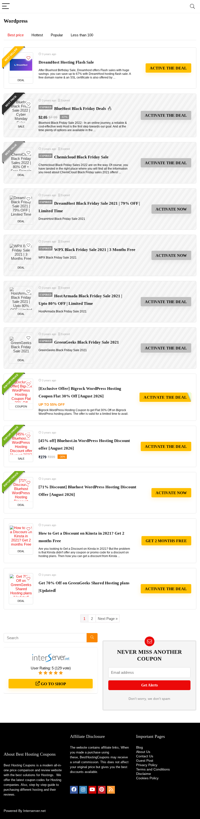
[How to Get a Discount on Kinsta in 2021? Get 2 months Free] (21, 536)
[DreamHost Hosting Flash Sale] (21, 65)
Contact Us (144, 756)
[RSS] (111, 790)
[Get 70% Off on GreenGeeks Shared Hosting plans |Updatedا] (21, 585)
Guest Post (144, 760)
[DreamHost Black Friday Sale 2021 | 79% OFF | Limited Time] (21, 206)
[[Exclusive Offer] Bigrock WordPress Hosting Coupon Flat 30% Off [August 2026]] (21, 391)
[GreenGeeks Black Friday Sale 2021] (21, 345)
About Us (143, 752)
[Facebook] (74, 790)
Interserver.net (34, 811)
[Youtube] (92, 790)
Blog (139, 747)
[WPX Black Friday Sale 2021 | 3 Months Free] (21, 252)
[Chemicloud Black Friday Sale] (21, 159)
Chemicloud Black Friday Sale (81, 157)
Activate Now (171, 209)
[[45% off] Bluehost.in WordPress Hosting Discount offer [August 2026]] (21, 443)
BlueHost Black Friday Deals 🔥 (83, 108)
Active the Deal (168, 68)
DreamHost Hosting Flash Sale (66, 62)
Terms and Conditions (153, 769)
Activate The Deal (166, 115)
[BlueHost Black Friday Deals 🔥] (21, 111)
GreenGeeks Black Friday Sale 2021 (86, 342)
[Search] (192, 6)
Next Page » (108, 619)
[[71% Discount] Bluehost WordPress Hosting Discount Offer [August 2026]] (21, 489)
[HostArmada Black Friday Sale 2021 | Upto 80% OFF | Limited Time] (21, 298)
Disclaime (143, 774)
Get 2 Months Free (166, 541)
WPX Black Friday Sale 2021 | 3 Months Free (94, 249)
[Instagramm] (83, 790)
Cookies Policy (147, 778)
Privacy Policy (146, 765)
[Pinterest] (102, 790)
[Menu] (6, 6)
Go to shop (53, 684)
